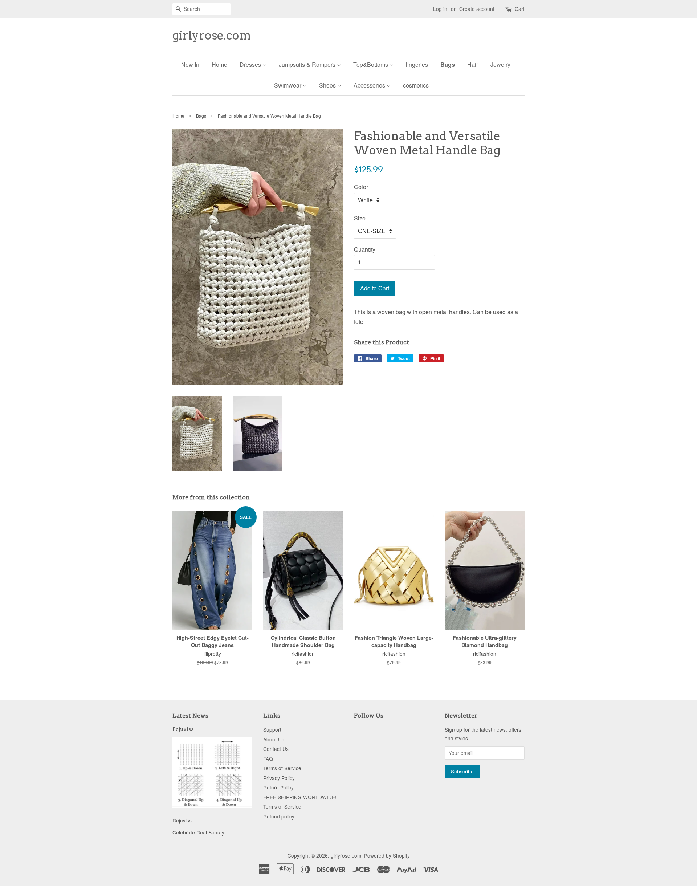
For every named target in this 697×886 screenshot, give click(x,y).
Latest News (190, 715)
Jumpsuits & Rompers (308, 64)
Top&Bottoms (371, 64)
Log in (440, 8)
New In (190, 64)
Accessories (370, 85)
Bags (447, 64)
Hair (472, 64)
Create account (476, 8)
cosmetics (416, 85)
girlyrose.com (211, 35)
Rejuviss (182, 729)
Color (361, 187)
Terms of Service (282, 768)
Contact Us (276, 748)
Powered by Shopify (387, 855)
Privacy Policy (279, 777)
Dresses (251, 64)
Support (272, 729)
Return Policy (278, 787)
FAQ (268, 758)
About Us (273, 739)
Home (219, 64)
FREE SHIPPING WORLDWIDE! (300, 797)
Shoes (328, 85)
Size (360, 218)
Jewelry (500, 64)
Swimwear (288, 85)
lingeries (417, 64)
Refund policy (278, 816)
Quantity (364, 249)
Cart (520, 8)
